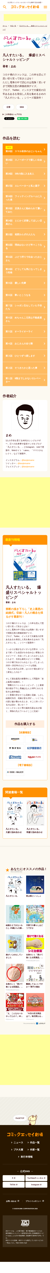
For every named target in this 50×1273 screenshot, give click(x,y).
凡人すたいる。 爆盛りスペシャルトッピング (24, 592)
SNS (22, 107)
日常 (9, 107)
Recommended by (29, 1023)
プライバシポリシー (33, 1201)
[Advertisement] (25, 17)
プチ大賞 (18, 1149)
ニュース (18, 1142)
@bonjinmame (28, 460)
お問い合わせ (11, 1201)
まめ (13, 66)
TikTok (12, 1185)
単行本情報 (27, 1157)
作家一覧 (35, 1149)
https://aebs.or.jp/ (21, 1243)
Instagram (35, 1185)
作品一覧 (13, 26)
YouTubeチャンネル (35, 1178)
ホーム (5, 26)
